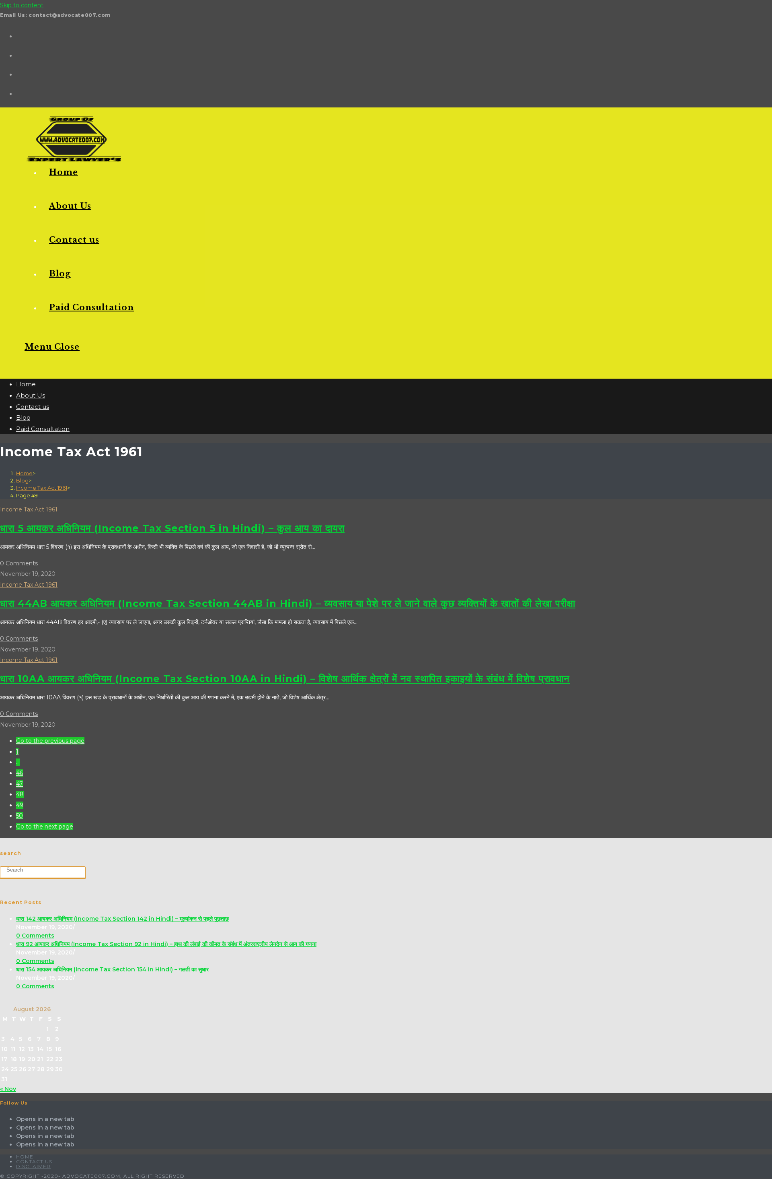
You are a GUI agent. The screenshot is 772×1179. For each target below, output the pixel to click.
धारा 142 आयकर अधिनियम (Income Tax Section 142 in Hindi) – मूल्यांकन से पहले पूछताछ (122, 918)
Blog (23, 417)
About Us (30, 395)
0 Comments (19, 563)
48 (20, 794)
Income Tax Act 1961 (28, 509)
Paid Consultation (43, 429)
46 (19, 773)
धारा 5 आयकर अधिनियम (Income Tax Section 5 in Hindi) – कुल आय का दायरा (172, 528)
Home (26, 384)
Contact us (32, 406)
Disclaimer (33, 1166)
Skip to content (21, 5)
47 (19, 783)
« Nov (8, 1088)
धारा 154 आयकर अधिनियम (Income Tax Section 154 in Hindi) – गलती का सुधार (112, 969)
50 (19, 815)
